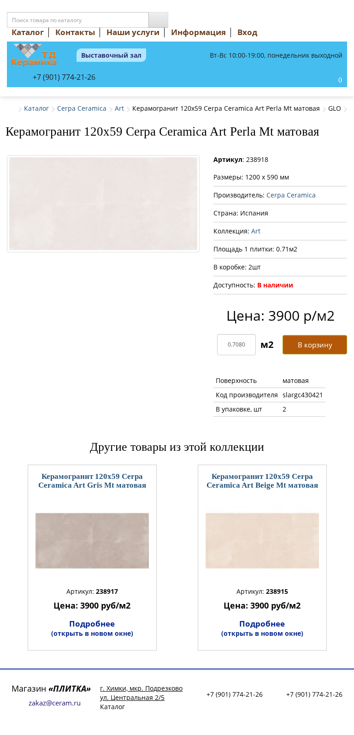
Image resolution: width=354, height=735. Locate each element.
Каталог (28, 32)
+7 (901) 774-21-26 (64, 77)
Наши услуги (132, 32)
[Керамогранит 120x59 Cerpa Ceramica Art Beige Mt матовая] (262, 541)
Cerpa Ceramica (81, 108)
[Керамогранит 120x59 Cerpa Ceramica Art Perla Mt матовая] (103, 203)
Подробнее (92, 628)
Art (119, 108)
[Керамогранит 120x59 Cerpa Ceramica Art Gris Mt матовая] (92, 541)
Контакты (75, 32)
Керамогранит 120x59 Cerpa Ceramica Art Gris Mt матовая (92, 481)
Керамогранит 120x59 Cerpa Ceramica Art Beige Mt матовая (262, 481)
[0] (330, 80)
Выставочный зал (111, 55)
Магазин (51, 688)
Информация (198, 32)
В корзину (315, 344)
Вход (247, 32)
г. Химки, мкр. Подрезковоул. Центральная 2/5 (141, 693)
